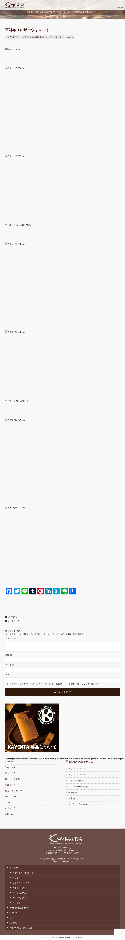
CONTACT (14, 923)
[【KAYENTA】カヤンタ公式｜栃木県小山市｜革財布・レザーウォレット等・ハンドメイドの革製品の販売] (14, 5)
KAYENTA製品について (19, 908)
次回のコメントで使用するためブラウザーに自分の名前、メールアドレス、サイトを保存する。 (54, 684)
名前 (8, 655)
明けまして (10, 784)
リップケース (11, 796)
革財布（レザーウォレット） (51, 37)
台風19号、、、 (12, 814)
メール (9, 665)
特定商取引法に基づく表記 (21, 928)
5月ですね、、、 (15, 617)
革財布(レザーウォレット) (80, 804)
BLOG (12, 918)
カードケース (14, 621)
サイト (8, 675)
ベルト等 (72, 792)
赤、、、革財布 (12, 778)
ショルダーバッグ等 (78, 786)
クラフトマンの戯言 (30, 37)
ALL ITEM (14, 868)
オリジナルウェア (76, 768)
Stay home (10, 767)
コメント (10, 638)
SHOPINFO (14, 913)
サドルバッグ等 (75, 780)
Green (8, 802)
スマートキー (11, 773)
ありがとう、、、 (13, 808)
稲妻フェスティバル (14, 790)
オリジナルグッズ (76, 774)
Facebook (10, 761)
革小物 (71, 798)
